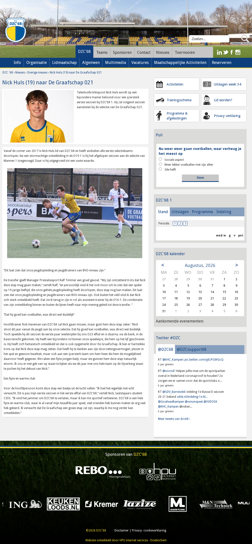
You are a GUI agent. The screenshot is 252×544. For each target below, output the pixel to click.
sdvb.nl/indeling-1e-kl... (192, 396)
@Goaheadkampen (171, 401)
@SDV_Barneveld (173, 392)
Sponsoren (122, 52)
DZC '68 (7, 72)
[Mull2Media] (186, 504)
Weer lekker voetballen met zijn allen (188, 164)
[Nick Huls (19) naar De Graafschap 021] (39, 116)
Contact (144, 52)
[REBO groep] (103, 471)
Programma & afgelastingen (177, 115)
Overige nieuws (37, 72)
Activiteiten (175, 84)
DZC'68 (84, 51)
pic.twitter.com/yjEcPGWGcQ (204, 359)
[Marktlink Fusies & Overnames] (110, 504)
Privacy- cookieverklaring (149, 530)
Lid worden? (223, 100)
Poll (159, 135)
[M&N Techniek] (148, 504)
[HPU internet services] (157, 471)
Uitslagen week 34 (227, 84)
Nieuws (20, 72)
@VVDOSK (210, 401)
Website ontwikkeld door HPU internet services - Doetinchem (126, 540)
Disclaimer (121, 530)
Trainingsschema (179, 100)
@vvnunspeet (194, 401)
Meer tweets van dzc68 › (174, 419)
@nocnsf (168, 371)
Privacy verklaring (227, 116)
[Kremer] (34, 504)
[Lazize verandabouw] (72, 504)
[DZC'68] (15, 30)
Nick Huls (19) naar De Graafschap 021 (76, 72)
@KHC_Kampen (172, 359)
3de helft (170, 169)
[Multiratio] (224, 504)
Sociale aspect (174, 160)
